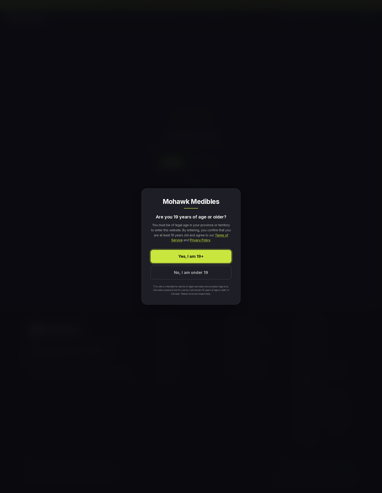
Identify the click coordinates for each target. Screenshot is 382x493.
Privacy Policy (200, 240)
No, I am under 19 (191, 272)
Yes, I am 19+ (191, 256)
